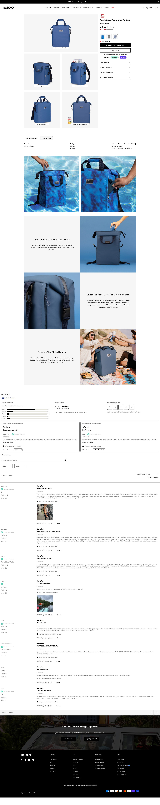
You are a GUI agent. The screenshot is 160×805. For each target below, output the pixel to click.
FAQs (74, 765)
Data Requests (120, 768)
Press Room (53, 765)
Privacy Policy (120, 759)
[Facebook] (25, 760)
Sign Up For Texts (91, 739)
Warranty (75, 768)
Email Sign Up (68, 739)
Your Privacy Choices (122, 765)
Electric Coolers (87, 7)
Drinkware (97, 7)
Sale (112, 7)
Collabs (106, 7)
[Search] (143, 7)
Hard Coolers (65, 7)
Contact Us (53, 771)
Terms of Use (120, 762)
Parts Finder (76, 762)
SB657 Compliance (122, 771)
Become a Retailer (99, 765)
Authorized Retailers (100, 762)
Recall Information (77, 777)
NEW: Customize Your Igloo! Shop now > (80, 1)
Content (52, 762)
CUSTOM (48, 7)
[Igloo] (8, 7)
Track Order (76, 771)
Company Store (99, 759)
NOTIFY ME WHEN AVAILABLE (115, 45)
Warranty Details (106, 77)
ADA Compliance (121, 774)
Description (104, 62)
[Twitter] (33, 760)
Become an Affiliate (100, 768)
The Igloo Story (54, 759)
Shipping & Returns (77, 759)
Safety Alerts (76, 774)
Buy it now (115, 50)
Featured (56, 7)
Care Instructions (106, 72)
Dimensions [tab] (32, 138)
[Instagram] (22, 760)
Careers (52, 768)
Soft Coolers (76, 7)
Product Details (106, 67)
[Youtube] (29, 760)
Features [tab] (46, 138)
